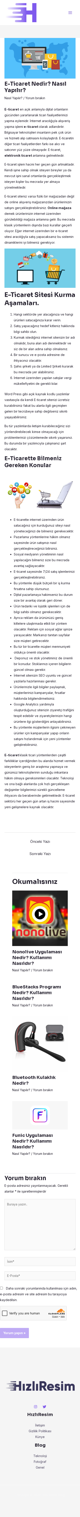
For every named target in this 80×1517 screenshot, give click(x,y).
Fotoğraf (40, 1462)
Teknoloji (40, 1456)
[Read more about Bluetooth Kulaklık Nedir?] (40, 1043)
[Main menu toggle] (70, 12)
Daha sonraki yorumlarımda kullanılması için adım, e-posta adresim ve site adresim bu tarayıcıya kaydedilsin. (38, 1294)
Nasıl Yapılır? (13, 98)
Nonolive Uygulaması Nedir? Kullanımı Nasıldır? (37, 957)
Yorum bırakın (35, 98)
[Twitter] (44, 1406)
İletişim (40, 1425)
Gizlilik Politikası (40, 1431)
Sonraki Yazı (40, 853)
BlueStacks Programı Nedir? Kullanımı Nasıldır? (36, 992)
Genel (40, 1467)
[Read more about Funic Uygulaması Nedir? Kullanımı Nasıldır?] (40, 1115)
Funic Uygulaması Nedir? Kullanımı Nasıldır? (32, 1141)
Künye (40, 1437)
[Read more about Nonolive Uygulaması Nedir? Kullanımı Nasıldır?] (40, 918)
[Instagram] (35, 1406)
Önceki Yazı (40, 841)
